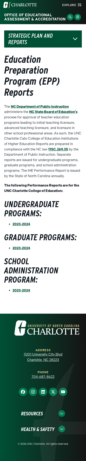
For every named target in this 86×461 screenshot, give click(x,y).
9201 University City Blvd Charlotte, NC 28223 (43, 357)
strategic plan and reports (30, 39)
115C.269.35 (58, 149)
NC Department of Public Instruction (40, 107)
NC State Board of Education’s (53, 112)
